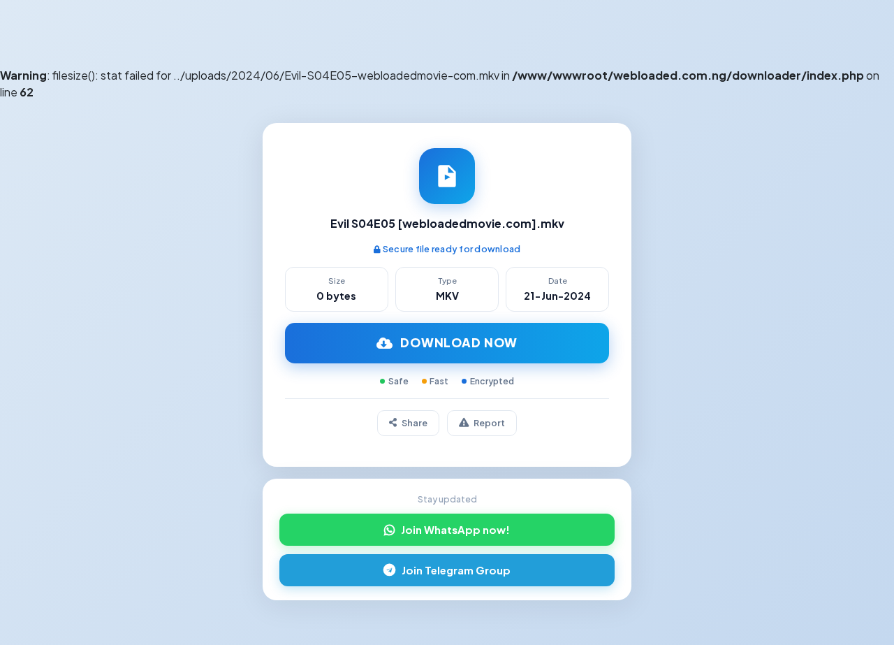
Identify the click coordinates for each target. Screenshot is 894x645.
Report (489, 422)
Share (414, 422)
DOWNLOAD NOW (459, 342)
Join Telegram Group (456, 570)
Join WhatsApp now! (455, 529)
